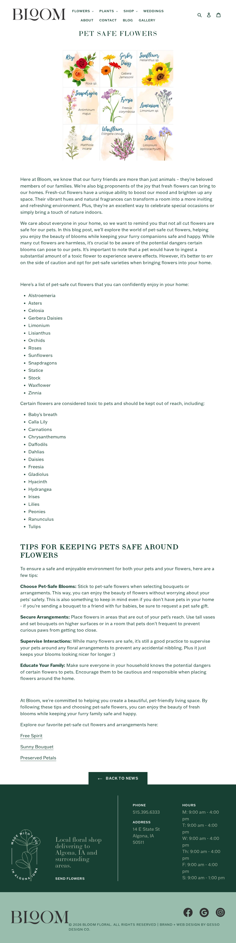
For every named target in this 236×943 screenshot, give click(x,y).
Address (142, 822)
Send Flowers (70, 878)
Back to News (121, 778)
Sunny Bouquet (36, 746)
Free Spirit (31, 735)
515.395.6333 (146, 812)
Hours (189, 805)
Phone (139, 805)
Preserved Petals (38, 758)
